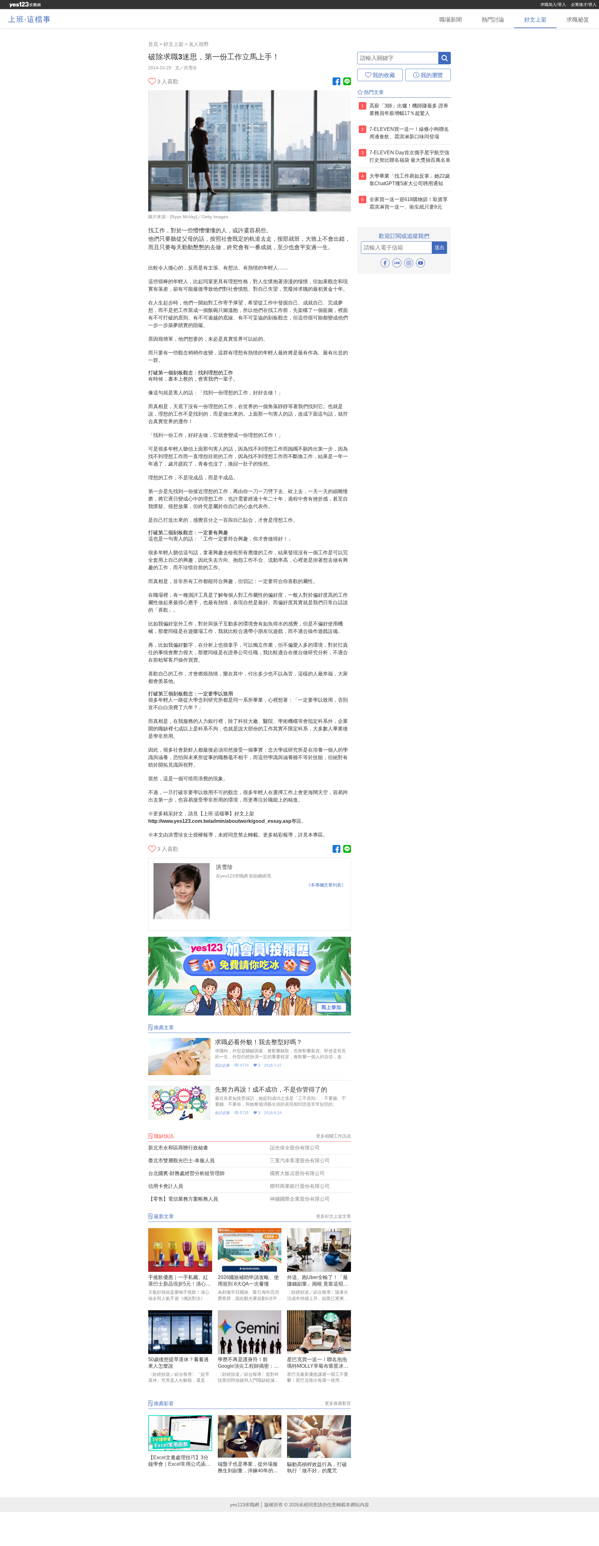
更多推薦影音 (338, 1403)
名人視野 (199, 44)
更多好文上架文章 (333, 1216)
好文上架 (173, 44)
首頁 (153, 44)
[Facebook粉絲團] (336, 81)
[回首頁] (25, 4)
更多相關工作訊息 (333, 1136)
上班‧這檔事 (29, 19)
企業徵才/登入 (584, 4)
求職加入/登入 (553, 4)
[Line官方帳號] (347, 81)
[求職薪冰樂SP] (249, 1013)
